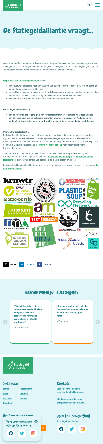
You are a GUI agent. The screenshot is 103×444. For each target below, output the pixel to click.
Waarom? (7, 398)
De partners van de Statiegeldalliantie (21, 80)
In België (24, 393)
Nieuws (23, 398)
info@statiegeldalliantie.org (70, 392)
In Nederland (26, 389)
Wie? (5, 393)
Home (6, 389)
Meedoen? (8, 403)
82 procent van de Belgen (60, 156)
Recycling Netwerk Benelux (49, 145)
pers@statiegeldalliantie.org (70, 402)
